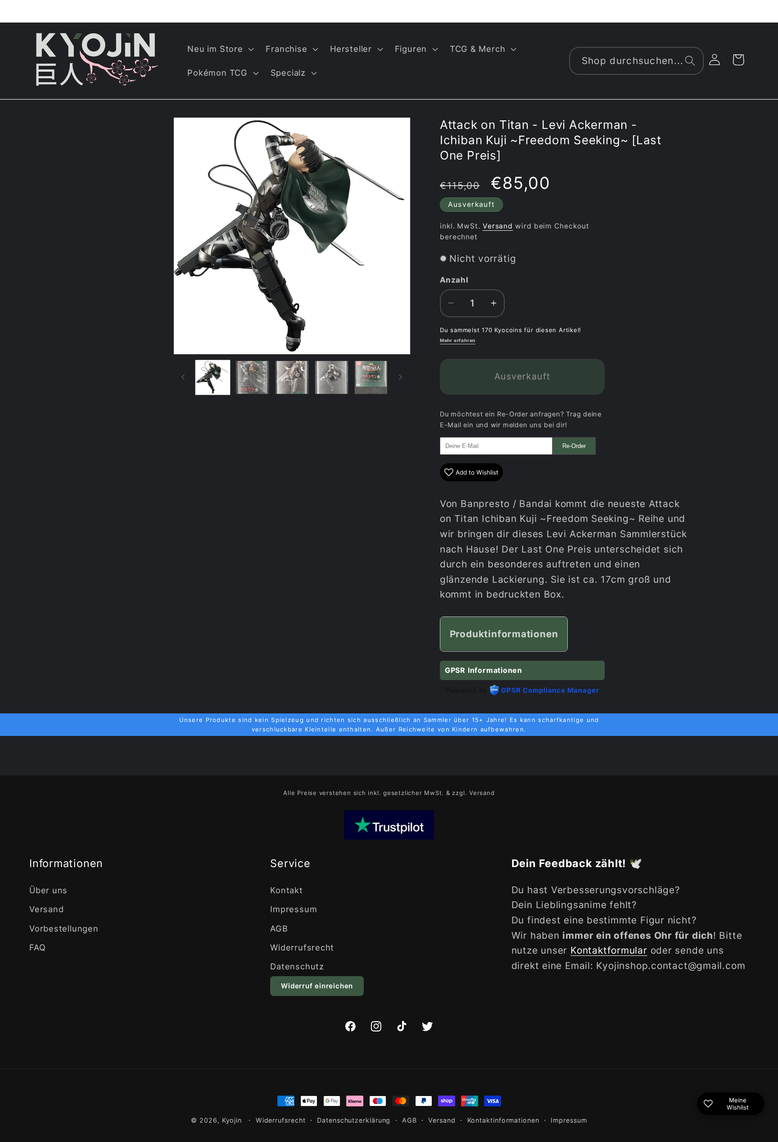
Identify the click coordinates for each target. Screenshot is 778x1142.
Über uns (48, 890)
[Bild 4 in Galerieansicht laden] (331, 377)
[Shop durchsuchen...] (690, 60)
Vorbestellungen (64, 928)
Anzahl (454, 279)
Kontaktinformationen (503, 1120)
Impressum (293, 909)
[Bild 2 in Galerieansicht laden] (252, 377)
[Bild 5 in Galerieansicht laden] (371, 377)
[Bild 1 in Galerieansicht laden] (213, 377)
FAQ (37, 947)
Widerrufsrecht (302, 947)
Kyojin (232, 1120)
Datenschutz (297, 966)
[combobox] (636, 61)
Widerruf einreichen (317, 986)
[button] (220, 49)
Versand (498, 225)
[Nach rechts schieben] (401, 377)
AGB (279, 928)
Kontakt (286, 890)
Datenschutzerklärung (353, 1120)
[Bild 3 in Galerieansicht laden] (292, 377)
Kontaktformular (608, 950)
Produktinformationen (504, 634)
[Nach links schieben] (183, 377)
